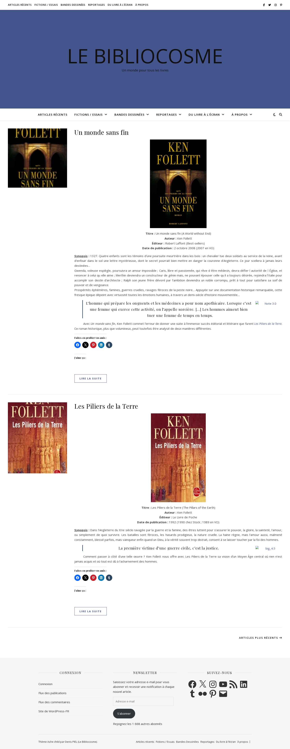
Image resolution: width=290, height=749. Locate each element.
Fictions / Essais (46, 5)
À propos (142, 5)
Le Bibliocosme (145, 56)
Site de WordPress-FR (53, 711)
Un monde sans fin (101, 132)
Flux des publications (52, 693)
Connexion (45, 684)
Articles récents (20, 5)
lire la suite (91, 378)
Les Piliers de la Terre (106, 406)
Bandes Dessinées (73, 5)
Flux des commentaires (54, 702)
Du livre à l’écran (120, 5)
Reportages (96, 5)
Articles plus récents (259, 637)
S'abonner (124, 713)
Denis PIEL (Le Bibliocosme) (81, 741)
